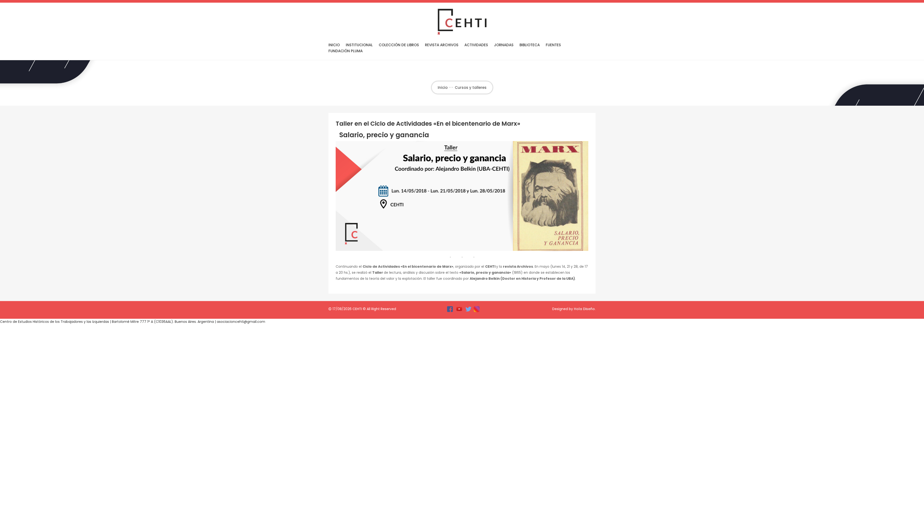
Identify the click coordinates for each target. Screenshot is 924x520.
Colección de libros (399, 44)
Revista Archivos (441, 44)
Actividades (476, 44)
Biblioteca (530, 44)
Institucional (359, 44)
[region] (462, 196)
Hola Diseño (584, 308)
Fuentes (553, 44)
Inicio (334, 44)
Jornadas (503, 44)
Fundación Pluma (345, 50)
